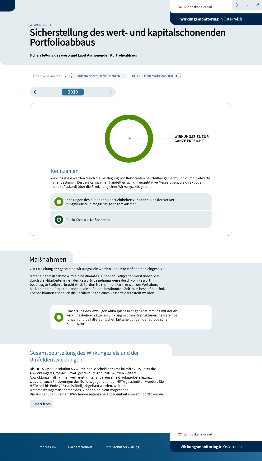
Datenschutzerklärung (121, 447)
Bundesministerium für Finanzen (97, 76)
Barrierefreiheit (80, 447)
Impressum (47, 447)
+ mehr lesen (41, 404)
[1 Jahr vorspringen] (109, 92)
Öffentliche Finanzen (48, 76)
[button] (7, 6)
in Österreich (211, 19)
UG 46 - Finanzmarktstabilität (153, 76)
